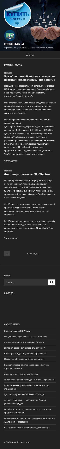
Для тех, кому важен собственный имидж (24, 394)
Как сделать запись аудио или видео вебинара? (27, 427)
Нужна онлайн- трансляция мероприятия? (24, 359)
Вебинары (14, 44)
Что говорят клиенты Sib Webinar (27, 174)
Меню (31, 54)
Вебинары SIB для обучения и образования (25, 353)
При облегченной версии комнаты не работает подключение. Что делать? (29, 78)
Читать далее (10, 160)
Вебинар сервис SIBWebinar (17, 330)
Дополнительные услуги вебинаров (21, 373)
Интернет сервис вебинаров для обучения (24, 347)
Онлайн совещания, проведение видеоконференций (29, 379)
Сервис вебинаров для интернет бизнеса (24, 342)
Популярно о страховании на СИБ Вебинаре (25, 336)
